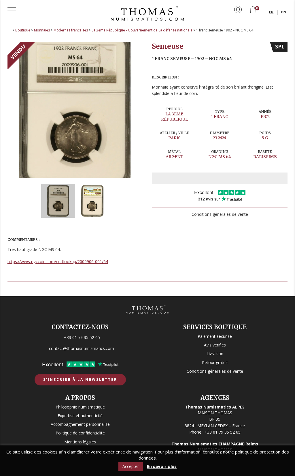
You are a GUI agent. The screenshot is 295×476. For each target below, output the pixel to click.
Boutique (22, 30)
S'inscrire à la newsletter (80, 379)
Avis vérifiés (215, 345)
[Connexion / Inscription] (238, 10)
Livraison (215, 353)
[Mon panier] (253, 10)
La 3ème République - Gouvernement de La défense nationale (142, 30)
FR (271, 12)
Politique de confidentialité (80, 433)
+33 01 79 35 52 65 (82, 337)
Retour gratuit (215, 362)
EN (283, 12)
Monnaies (42, 30)
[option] (75, 110)
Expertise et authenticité (80, 415)
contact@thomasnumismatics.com (81, 348)
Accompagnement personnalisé (80, 424)
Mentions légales (80, 442)
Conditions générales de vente (220, 214)
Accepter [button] (130, 466)
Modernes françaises (71, 30)
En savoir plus (162, 466)
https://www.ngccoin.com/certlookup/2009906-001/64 (57, 261)
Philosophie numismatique (80, 407)
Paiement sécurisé (215, 336)
